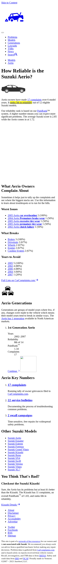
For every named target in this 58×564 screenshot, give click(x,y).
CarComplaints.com (18, 394)
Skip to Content (9, 2)
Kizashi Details (9, 504)
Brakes (11, 239)
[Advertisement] (29, 152)
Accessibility (14, 518)
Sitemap (12, 535)
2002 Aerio (21, 227)
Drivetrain (13, 242)
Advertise (13, 521)
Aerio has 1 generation (12, 318)
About (11, 510)
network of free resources (29, 541)
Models (11, 40)
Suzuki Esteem (15, 443)
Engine (11, 248)
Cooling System (16, 250)
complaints (17, 385)
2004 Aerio (26, 218)
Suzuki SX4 (14, 458)
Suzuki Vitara (15, 466)
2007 (10, 274)
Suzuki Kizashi (15, 452)
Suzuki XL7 (14, 469)
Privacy (11, 516)
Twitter (11, 527)
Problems (12, 37)
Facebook (13, 530)
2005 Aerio (22, 215)
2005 (10, 263)
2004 (10, 271)
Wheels (11, 245)
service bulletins (20, 400)
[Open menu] (2, 32)
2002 (10, 266)
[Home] (14, 28)
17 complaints (34, 99)
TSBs (11, 48)
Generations (14, 42)
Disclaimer (13, 513)
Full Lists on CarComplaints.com (18, 280)
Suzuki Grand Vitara (18, 449)
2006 (10, 268)
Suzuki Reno (14, 455)
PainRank (42, 110)
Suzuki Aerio (14, 438)
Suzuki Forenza (16, 446)
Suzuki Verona (15, 463)
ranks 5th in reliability (21, 102)
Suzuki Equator (16, 441)
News (11, 51)
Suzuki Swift (14, 461)
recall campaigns (20, 415)
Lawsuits (12, 45)
